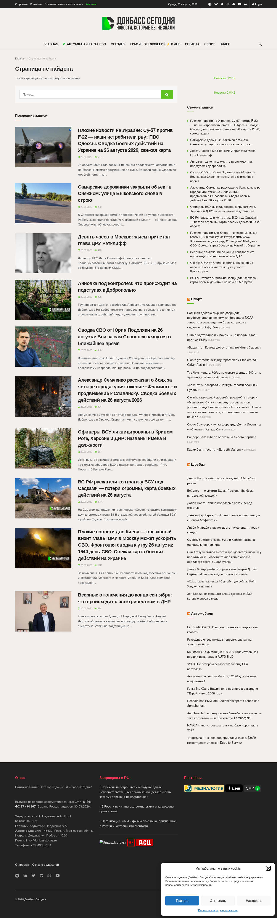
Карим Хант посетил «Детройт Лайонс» (215, 449)
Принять (182, 900)
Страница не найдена (42, 58)
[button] (268, 868)
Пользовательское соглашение (64, 4)
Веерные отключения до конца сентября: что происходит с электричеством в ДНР (125, 598)
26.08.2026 (86, 156)
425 (99, 296)
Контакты (36, 4)
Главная (20, 58)
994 (99, 608)
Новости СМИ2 (224, 78)
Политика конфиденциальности (218, 910)
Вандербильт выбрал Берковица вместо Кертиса (221, 437)
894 (99, 406)
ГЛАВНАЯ (50, 44)
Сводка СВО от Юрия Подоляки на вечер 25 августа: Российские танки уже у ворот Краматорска (221, 266)
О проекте (21, 4)
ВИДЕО (225, 44)
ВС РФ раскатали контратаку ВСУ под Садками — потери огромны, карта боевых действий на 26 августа (126, 488)
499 (99, 206)
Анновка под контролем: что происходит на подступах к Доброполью (127, 286)
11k (99, 565)
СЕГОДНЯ (118, 44)
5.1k (99, 156)
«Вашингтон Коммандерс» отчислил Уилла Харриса (224, 347)
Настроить (254, 900)
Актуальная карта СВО (86, 44)
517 (99, 451)
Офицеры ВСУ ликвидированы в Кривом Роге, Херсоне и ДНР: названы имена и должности (125, 438)
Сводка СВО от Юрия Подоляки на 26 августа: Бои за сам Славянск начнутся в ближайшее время (124, 336)
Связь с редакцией (45, 864)
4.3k (99, 350)
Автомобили (202, 613)
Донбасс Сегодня (35, 899)
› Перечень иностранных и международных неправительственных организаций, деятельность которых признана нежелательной (135, 792)
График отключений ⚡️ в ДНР (155, 44)
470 (99, 250)
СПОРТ (209, 44)
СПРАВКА (192, 44)
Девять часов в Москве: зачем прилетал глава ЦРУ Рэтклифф (124, 240)
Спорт (196, 298)
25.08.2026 (86, 608)
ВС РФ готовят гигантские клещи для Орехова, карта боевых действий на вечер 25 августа (223, 279)
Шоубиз (198, 464)
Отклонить (218, 900)
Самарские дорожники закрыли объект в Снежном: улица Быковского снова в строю (124, 193)
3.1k (99, 501)
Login (258, 4)
